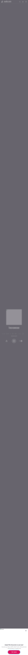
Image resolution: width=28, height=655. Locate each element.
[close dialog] (26, 631)
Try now (14, 652)
